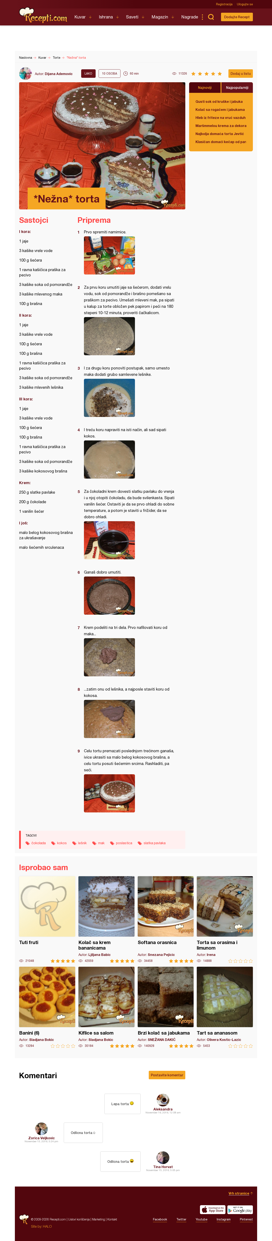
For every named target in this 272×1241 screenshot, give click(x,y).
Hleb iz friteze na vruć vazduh (221, 118)
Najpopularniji (237, 87)
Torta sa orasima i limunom (225, 919)
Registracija (224, 4)
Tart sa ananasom (225, 1007)
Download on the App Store (212, 1209)
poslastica (124, 843)
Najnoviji (205, 87)
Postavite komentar (167, 1075)
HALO (47, 1226)
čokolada (38, 843)
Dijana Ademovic (59, 74)
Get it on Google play (240, 1209)
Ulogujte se (245, 4)
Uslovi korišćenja (79, 1219)
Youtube (201, 1219)
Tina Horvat (163, 1167)
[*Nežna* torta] (129, 255)
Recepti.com (43, 15)
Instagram (224, 1219)
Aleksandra (163, 1109)
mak (101, 843)
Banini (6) (47, 1007)
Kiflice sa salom (106, 1007)
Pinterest (246, 1219)
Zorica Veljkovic (41, 1138)
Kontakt (112, 1219)
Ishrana (106, 16)
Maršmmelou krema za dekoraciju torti (221, 126)
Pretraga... (211, 17)
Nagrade (189, 16)
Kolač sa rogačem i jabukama (220, 109)
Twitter (181, 1219)
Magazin (160, 16)
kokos (62, 843)
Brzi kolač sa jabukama (166, 1007)
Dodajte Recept (237, 17)
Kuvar (80, 16)
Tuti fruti (47, 919)
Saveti (132, 16)
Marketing (98, 1219)
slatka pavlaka (155, 843)
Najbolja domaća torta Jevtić (220, 134)
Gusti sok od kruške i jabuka (219, 101)
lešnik (82, 843)
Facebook (160, 1219)
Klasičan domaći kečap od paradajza (221, 142)
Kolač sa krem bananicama (106, 919)
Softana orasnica (166, 919)
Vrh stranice (239, 1193)
